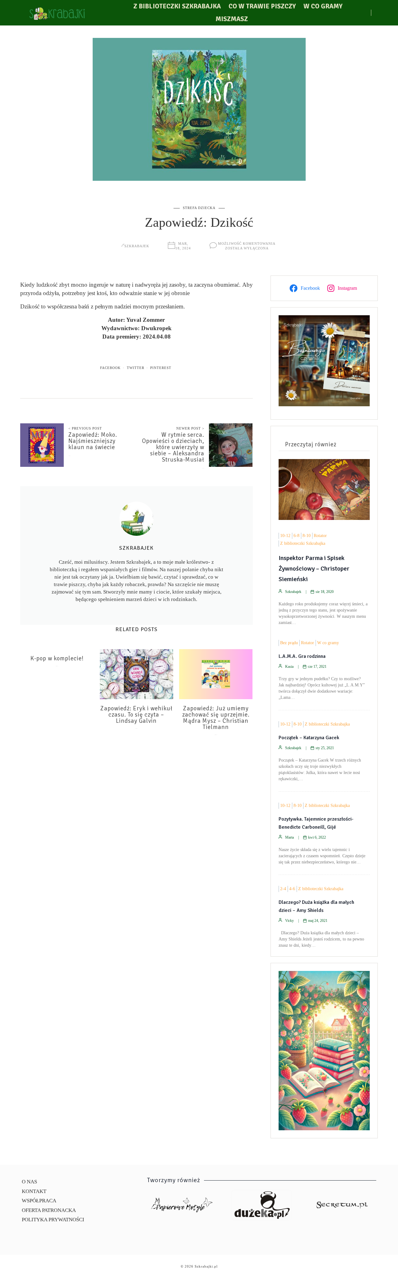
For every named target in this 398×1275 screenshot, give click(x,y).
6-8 (296, 535)
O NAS (29, 1182)
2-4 (283, 888)
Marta (289, 837)
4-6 (292, 888)
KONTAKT (34, 1191)
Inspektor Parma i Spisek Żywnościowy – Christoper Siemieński (314, 568)
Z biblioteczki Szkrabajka (177, 6)
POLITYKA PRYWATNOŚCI (53, 1220)
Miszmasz (231, 19)
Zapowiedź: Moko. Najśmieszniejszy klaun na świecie (92, 441)
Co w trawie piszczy (262, 6)
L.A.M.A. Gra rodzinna (302, 656)
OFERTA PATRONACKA (49, 1210)
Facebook (110, 368)
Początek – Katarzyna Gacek (309, 738)
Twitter (135, 368)
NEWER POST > (190, 428)
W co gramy (322, 6)
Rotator (320, 535)
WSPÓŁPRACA (39, 1201)
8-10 (307, 535)
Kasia (289, 666)
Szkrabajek (136, 246)
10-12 (285, 535)
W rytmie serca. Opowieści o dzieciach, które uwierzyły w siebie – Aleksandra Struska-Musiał (173, 447)
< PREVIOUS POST (85, 428)
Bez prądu (289, 642)
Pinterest (160, 368)
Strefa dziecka (199, 208)
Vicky (289, 920)
